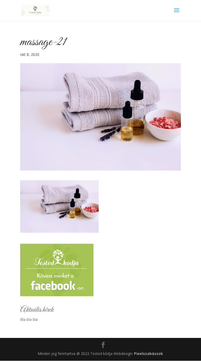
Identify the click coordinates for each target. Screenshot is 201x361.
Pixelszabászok (148, 353)
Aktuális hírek (37, 310)
